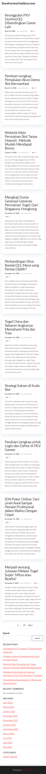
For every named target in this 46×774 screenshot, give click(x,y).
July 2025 (7, 738)
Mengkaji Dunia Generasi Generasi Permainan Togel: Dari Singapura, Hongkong (21, 203)
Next (30, 625)
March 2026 (8, 707)
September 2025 (10, 729)
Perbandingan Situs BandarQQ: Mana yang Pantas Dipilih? (22, 265)
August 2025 (9, 733)
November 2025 (10, 720)
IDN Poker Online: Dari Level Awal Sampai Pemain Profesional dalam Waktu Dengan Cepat (22, 507)
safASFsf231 (24, 31)
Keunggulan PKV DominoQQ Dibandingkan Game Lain (20, 21)
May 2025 (7, 747)
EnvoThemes (27, 770)
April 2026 (8, 702)
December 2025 (10, 716)
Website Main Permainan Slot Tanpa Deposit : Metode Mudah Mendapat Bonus (21, 140)
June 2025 (7, 742)
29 (24, 625)
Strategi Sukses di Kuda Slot (22, 387)
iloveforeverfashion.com (18, 3)
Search (6, 633)
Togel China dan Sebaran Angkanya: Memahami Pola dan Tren (20, 327)
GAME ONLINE (10, 756)
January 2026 (9, 711)
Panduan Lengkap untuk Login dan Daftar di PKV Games (23, 446)
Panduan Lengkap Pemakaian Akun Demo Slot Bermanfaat (22, 80)
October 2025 (9, 724)
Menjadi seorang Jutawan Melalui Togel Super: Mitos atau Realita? (21, 573)
